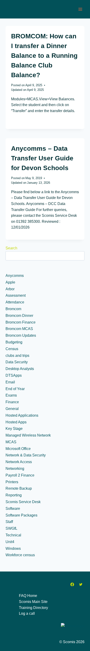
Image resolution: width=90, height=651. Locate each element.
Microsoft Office (18, 449)
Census (12, 349)
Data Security (17, 362)
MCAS (11, 442)
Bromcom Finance (21, 322)
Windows (13, 548)
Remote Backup (19, 488)
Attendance (15, 302)
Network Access (19, 462)
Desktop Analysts (20, 369)
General (12, 409)
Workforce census (20, 555)
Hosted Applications (22, 415)
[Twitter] (80, 584)
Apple (10, 282)
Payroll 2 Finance (20, 475)
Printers (12, 482)
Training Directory (33, 608)
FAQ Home (28, 596)
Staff (9, 522)
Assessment (16, 295)
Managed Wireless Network (28, 435)
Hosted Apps (16, 422)
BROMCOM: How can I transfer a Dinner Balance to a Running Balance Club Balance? (44, 56)
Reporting (14, 495)
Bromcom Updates (21, 335)
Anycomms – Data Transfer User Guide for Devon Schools (42, 158)
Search (11, 248)
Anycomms (15, 276)
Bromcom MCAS (19, 329)
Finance (12, 402)
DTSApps (14, 375)
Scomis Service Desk (23, 502)
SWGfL (11, 528)
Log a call (27, 613)
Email (10, 382)
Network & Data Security (26, 455)
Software (13, 508)
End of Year (15, 389)
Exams (11, 395)
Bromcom (13, 309)
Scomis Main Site (33, 602)
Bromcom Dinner (19, 316)
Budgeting (14, 342)
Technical (13, 535)
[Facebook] (72, 584)
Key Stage (14, 429)
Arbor (10, 289)
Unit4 (10, 542)
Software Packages (21, 515)
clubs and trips (17, 356)
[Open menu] (80, 9)
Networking (15, 469)
